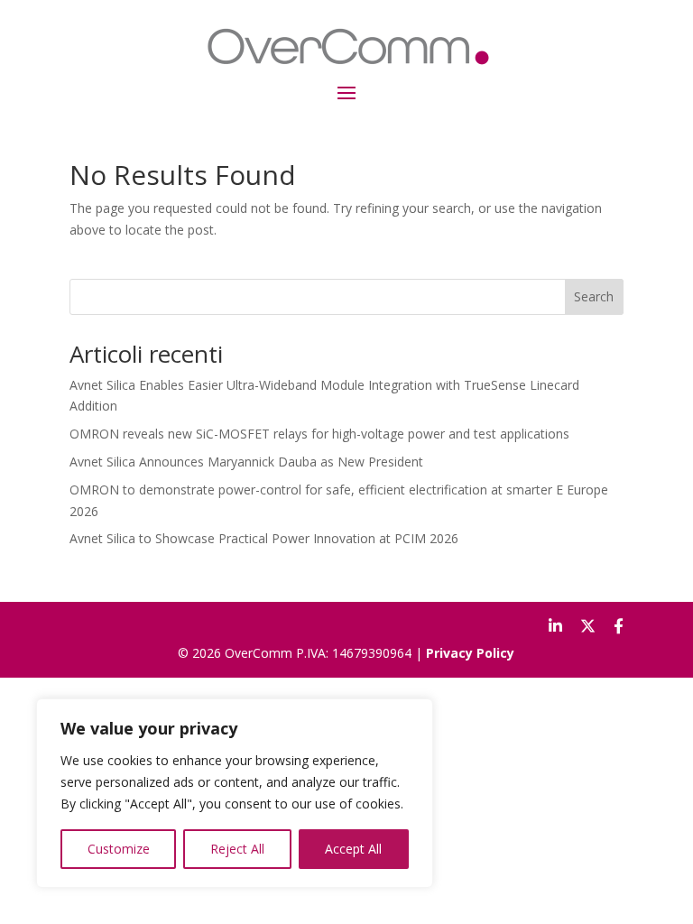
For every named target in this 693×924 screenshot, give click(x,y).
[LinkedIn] (555, 626)
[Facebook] (619, 626)
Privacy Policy (470, 652)
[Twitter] (588, 626)
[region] (234, 793)
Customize (119, 848)
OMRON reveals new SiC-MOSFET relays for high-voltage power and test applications (319, 433)
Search (594, 296)
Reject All (237, 848)
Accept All (353, 848)
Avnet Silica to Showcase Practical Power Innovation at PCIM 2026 (263, 538)
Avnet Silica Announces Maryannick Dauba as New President (246, 461)
